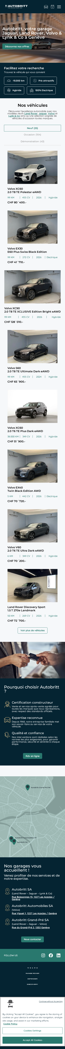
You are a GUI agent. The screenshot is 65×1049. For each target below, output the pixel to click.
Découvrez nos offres (17, 46)
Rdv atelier (52, 7)
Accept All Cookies (32, 1040)
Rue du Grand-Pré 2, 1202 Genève (31, 927)
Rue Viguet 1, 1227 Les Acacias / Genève (34, 913)
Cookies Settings (32, 1030)
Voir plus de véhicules (32, 630)
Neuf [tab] (30, 128)
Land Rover (31, 113)
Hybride (16, 90)
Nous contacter (32, 939)
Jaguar (43, 113)
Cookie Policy (10, 1023)
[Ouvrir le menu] (59, 7)
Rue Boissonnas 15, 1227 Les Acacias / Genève (33, 898)
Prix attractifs (46, 80)
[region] (32, 1021)
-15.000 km (18, 80)
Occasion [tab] (29, 134)
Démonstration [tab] (30, 141)
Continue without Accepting (50, 1001)
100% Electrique (44, 90)
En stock (46, 7)
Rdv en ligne (33, 756)
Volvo (51, 113)
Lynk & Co (14, 116)
